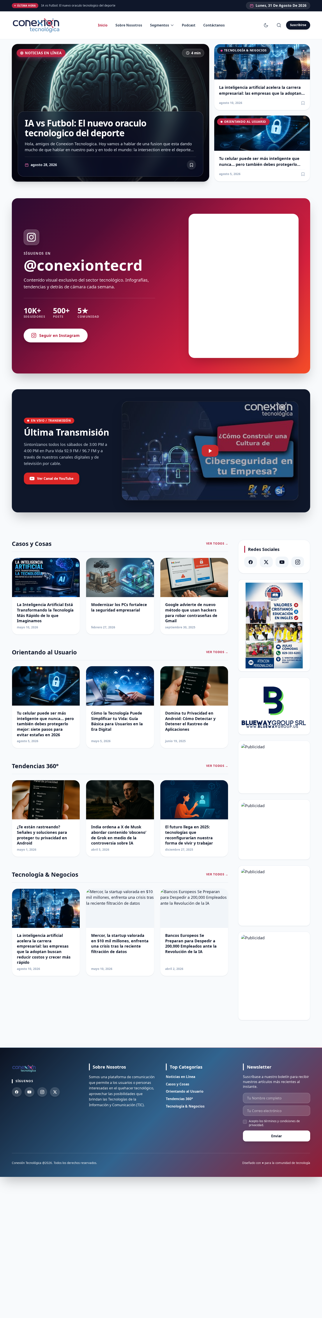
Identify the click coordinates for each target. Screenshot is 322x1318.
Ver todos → (217, 543)
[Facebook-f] (17, 1092)
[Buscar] (278, 25)
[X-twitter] (266, 562)
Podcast (188, 25)
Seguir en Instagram (59, 335)
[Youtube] (29, 1092)
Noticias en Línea (43, 53)
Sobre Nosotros (128, 25)
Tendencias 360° (179, 1098)
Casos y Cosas (177, 1084)
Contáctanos (214, 25)
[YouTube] (282, 562)
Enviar (276, 1136)
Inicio (103, 25)
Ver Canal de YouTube (55, 478)
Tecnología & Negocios (245, 50)
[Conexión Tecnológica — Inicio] (37, 25)
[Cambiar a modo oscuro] (266, 25)
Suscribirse (298, 25)
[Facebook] (250, 562)
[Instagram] (297, 562)
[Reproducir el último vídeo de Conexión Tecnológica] (210, 450)
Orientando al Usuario (245, 122)
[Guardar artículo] (303, 103)
